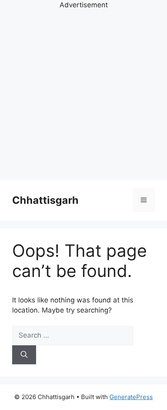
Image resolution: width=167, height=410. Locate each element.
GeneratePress (131, 397)
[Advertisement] (83, 94)
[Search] (24, 355)
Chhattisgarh (45, 200)
